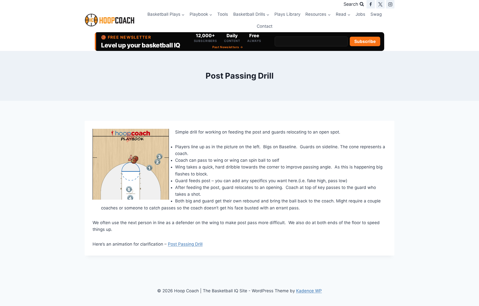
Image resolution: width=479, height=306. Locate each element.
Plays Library (287, 14)
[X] (380, 4)
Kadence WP (309, 290)
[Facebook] (370, 4)
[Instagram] (390, 4)
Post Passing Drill (185, 244)
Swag (376, 14)
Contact (264, 26)
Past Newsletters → (227, 47)
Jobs (360, 14)
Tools (222, 14)
